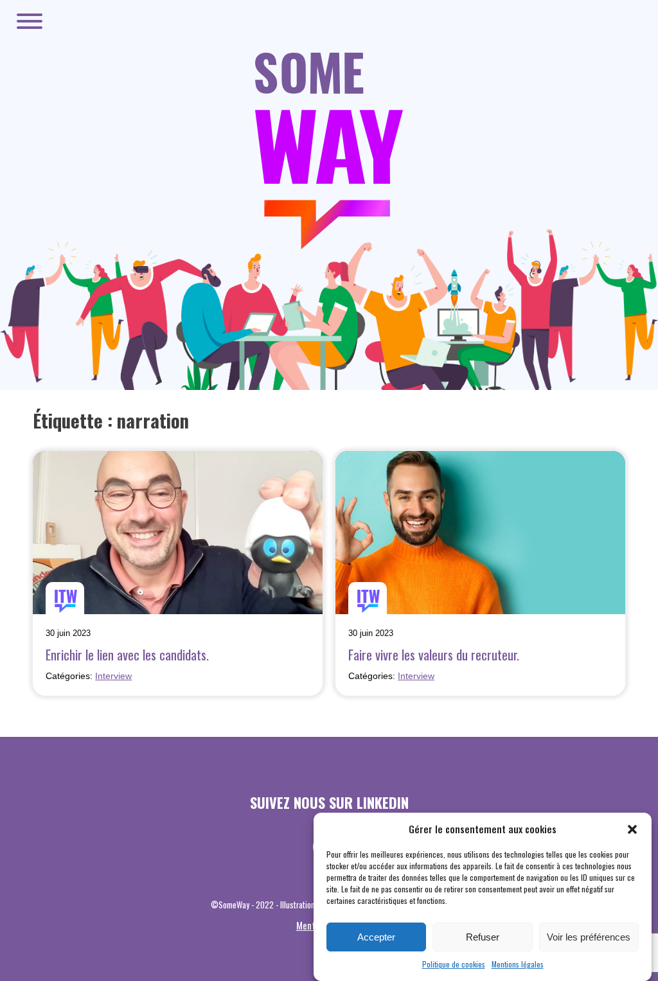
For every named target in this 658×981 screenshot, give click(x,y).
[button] (632, 829)
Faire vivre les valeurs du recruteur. (433, 654)
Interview (113, 676)
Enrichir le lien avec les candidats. (127, 654)
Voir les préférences (588, 937)
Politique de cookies (453, 964)
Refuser (482, 937)
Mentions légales (518, 964)
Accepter (376, 937)
